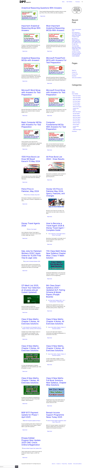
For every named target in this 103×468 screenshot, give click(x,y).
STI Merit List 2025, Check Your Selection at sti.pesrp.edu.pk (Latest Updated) (30, 288)
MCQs (63, 1)
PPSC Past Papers (77, 95)
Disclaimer (74, 75)
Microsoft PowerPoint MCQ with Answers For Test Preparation (56, 60)
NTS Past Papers (76, 101)
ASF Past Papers (76, 120)
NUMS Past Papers (77, 129)
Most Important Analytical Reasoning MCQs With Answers (55, 28)
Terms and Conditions (76, 77)
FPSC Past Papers (77, 97)
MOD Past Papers (76, 117)
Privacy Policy (75, 74)
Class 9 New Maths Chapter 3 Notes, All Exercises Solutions (30, 348)
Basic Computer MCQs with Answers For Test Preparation (31, 124)
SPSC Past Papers (77, 99)
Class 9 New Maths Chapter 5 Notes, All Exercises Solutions (30, 321)
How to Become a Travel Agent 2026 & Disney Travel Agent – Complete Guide (55, 226)
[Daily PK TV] (25, 1)
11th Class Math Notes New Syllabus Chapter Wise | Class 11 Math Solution (56, 254)
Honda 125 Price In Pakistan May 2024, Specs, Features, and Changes (55, 192)
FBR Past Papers (76, 115)
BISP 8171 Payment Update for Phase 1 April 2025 (29, 414)
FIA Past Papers (76, 113)
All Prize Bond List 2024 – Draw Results (55, 158)
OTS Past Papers (76, 104)
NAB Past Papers (76, 122)
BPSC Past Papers (77, 111)
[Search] (16, 466)
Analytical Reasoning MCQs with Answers (30, 59)
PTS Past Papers (76, 103)
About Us (74, 70)
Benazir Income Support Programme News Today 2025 (55, 414)
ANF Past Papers (76, 119)
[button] (82, 1)
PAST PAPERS (69, 1)
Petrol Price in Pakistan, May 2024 (30, 190)
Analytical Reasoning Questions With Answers (41, 8)
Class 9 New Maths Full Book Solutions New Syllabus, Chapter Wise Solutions (56, 381)
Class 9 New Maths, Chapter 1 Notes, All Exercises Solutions (30, 380)
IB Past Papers (76, 124)
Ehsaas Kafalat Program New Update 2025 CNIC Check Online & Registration (31, 441)
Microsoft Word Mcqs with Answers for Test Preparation (31, 92)
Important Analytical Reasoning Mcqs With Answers (31, 28)
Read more (42, 16)
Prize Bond (77, 1)
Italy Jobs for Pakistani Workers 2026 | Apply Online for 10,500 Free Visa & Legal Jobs (31, 254)
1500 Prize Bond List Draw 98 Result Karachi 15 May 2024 (30, 159)
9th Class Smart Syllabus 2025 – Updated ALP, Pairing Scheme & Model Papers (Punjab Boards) (55, 291)
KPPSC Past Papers (77, 106)
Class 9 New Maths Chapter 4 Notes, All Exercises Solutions (55, 321)
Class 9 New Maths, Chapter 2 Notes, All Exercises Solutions (55, 348)
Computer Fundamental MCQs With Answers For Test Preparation (56, 125)
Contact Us (74, 72)
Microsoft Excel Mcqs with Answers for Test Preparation (55, 92)
